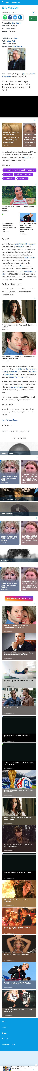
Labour (15, 38)
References (23, 178)
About (4, 1022)
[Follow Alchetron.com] (19, 601)
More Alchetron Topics (10, 420)
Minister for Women (16, 377)
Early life (8, 174)
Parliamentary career (23, 174)
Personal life (9, 178)
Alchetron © (8, 1045)
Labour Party (11, 41)
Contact (5, 1039)
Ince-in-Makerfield (20, 244)
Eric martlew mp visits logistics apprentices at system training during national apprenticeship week (19, 170)
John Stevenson (18, 47)
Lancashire (7, 77)
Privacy (4, 1033)
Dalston (22, 266)
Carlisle (26, 158)
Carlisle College (29, 258)
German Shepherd (17, 387)
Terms (4, 1027)
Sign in (33, 18)
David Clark (19, 369)
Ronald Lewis (16, 23)
